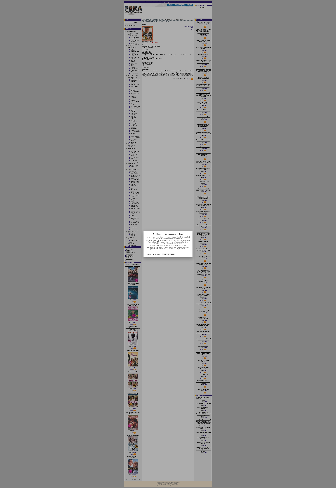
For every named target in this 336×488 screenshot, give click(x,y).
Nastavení (148, 254)
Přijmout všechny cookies (168, 254)
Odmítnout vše (156, 254)
